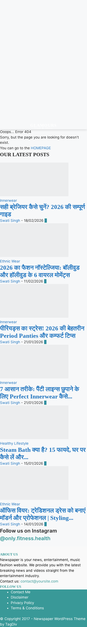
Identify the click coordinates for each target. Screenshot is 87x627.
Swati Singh (10, 220)
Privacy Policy (22, 603)
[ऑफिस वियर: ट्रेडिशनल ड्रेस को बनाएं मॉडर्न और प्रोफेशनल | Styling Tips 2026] (34, 498)
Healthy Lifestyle (14, 443)
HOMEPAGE (41, 148)
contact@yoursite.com (39, 581)
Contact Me (20, 592)
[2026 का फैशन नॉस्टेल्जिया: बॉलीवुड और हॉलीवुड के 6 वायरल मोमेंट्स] (34, 256)
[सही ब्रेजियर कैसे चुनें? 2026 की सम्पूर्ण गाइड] (34, 195)
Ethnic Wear (10, 261)
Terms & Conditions (27, 608)
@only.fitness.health (25, 538)
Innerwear (8, 200)
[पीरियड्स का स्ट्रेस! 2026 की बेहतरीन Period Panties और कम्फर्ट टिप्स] (34, 316)
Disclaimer (19, 597)
